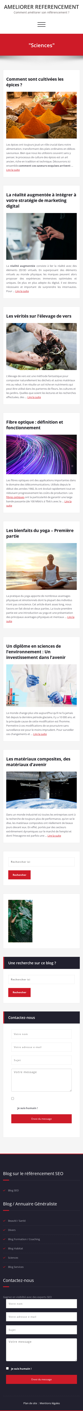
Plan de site (30, 1403)
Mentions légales (50, 1403)
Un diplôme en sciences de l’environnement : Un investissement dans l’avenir (36, 651)
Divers (12, 1230)
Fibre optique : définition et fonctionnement (34, 424)
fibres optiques (15, 497)
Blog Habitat (15, 1248)
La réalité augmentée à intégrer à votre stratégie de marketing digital (41, 200)
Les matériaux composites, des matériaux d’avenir (38, 761)
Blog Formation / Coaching (24, 1239)
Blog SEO (13, 1190)
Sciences (13, 1257)
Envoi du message (41, 1118)
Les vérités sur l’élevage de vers (38, 316)
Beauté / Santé (17, 1220)
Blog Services (16, 1267)
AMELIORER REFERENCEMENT (41, 6)
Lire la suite (13, 170)
